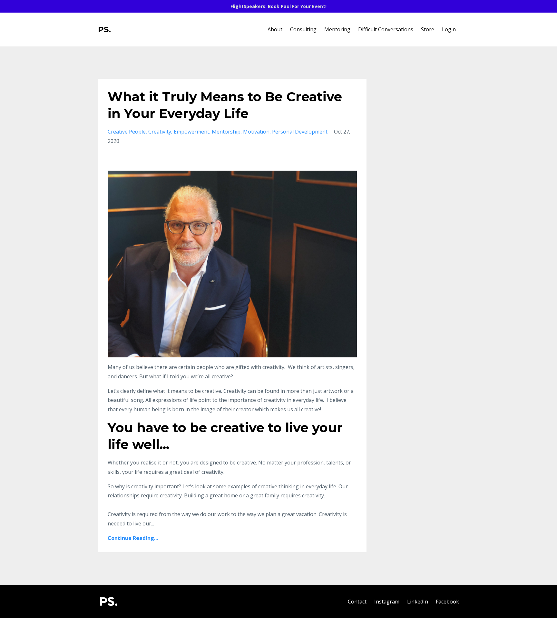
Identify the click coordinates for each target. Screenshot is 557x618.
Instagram (386, 601)
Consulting (303, 29)
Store (427, 29)
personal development (299, 131)
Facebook (447, 601)
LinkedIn (417, 601)
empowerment (191, 131)
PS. (104, 29)
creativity (159, 131)
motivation (256, 131)
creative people (127, 131)
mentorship (226, 131)
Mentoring (337, 29)
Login (449, 29)
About (275, 29)
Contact (357, 601)
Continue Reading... (133, 538)
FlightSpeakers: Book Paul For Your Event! (278, 6)
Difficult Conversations (385, 29)
